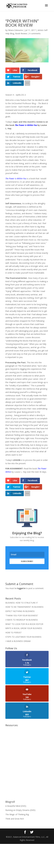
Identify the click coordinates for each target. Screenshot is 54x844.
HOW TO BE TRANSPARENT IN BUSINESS (24, 607)
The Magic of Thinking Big (17, 814)
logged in (21, 588)
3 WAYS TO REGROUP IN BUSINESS (21, 619)
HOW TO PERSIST (13, 632)
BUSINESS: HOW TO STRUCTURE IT (21, 602)
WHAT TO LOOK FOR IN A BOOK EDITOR (24, 624)
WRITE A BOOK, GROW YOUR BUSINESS (23, 628)
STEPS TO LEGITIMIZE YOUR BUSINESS (23, 636)
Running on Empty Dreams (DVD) (20, 810)
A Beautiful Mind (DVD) (15, 806)
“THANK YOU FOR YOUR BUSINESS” (21, 615)
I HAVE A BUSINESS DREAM (17, 641)
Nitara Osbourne (15, 30)
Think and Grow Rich (14, 818)
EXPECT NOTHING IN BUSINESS (20, 611)
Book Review (21, 33)
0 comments (35, 33)
